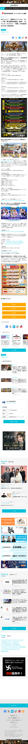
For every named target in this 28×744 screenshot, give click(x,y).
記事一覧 (2, 8)
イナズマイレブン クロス (6, 640)
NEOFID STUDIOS (5, 651)
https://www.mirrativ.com (6, 161)
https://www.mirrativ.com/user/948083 (15, 242)
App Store (14, 313)
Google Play (14, 317)
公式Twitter (14, 308)
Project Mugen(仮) (16, 644)
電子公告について (14, 722)
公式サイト (14, 304)
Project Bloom (22, 646)
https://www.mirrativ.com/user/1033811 (12, 243)
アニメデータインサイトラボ (17, 640)
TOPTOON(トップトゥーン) (7, 642)
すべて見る (14, 350)
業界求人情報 (16, 8)
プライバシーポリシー (14, 727)
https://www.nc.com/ (10, 402)
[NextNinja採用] (14, 666)
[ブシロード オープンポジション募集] (14, 13)
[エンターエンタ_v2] (14, 440)
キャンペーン (4, 16)
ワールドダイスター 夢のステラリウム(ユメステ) (10, 649)
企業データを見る (14, 421)
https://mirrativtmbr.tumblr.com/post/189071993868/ (13, 200)
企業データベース (9, 8)
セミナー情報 (23, 8)
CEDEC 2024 (16, 642)
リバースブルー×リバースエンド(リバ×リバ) (10, 646)
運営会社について (14, 715)
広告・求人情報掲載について (14, 717)
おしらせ (14, 724)
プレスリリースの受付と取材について (14, 720)
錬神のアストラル (5, 32)
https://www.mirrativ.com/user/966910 (14, 241)
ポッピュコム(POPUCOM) (6, 644)
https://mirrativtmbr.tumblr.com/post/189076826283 (12, 231)
